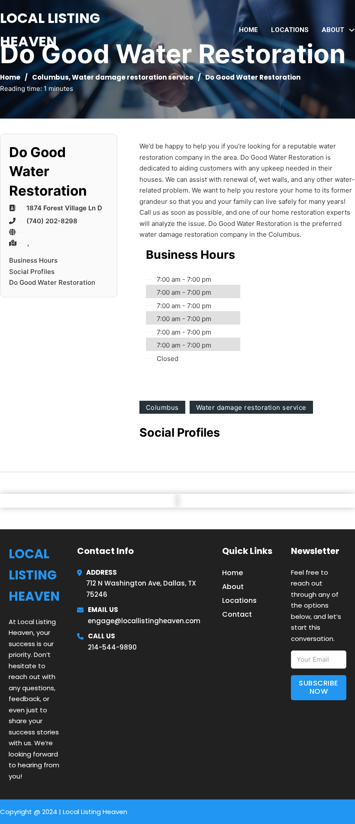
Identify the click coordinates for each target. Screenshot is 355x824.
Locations (290, 30)
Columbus (50, 77)
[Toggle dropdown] (352, 30)
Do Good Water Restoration (52, 282)
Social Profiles (32, 271)
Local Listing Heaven (50, 29)
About (233, 587)
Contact (237, 614)
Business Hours (33, 260)
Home (248, 30)
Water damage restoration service (133, 77)
